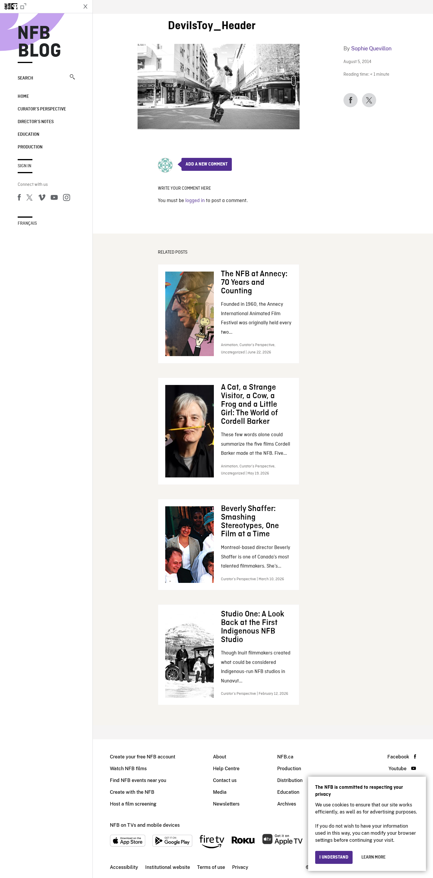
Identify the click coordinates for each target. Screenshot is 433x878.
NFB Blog (39, 42)
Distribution (290, 780)
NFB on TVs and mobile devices (145, 825)
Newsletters (226, 804)
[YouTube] (54, 198)
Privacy (240, 867)
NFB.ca (285, 757)
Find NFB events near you (138, 780)
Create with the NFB (132, 792)
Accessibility (124, 867)
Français (27, 223)
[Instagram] (66, 198)
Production (30, 147)
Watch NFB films (128, 768)
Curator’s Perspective (42, 109)
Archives (286, 804)
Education (28, 134)
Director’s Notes (36, 122)
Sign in (24, 166)
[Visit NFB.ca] (38, 6)
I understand (333, 857)
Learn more (373, 857)
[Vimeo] (41, 198)
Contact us (225, 780)
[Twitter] (29, 198)
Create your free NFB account (142, 757)
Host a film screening (133, 804)
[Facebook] (19, 198)
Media (220, 792)
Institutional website (167, 867)
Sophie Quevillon (371, 48)
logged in (195, 201)
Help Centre (226, 768)
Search (25, 78)
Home (23, 96)
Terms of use (211, 867)
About (219, 757)
